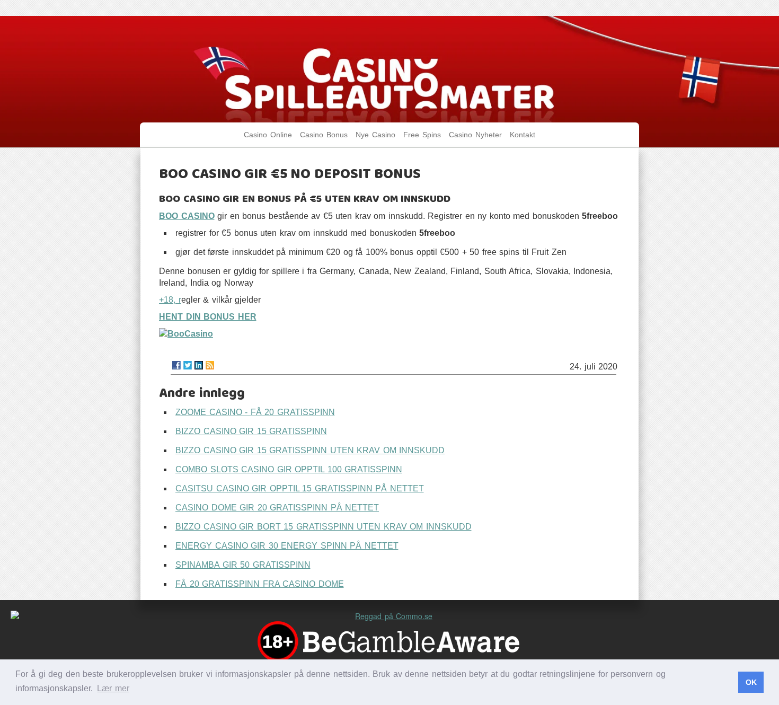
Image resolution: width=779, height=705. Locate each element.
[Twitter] (187, 365)
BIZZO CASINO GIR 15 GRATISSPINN (251, 431)
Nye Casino (375, 135)
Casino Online (268, 135)
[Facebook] (176, 365)
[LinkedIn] (198, 365)
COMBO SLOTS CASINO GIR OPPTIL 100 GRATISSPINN (288, 469)
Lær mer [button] (113, 688)
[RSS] (210, 365)
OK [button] (751, 682)
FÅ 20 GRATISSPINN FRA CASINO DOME (259, 583)
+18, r (170, 299)
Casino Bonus (324, 135)
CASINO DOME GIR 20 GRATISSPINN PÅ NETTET (277, 507)
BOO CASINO (187, 216)
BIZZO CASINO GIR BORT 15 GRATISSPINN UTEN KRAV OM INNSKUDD (323, 526)
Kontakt (522, 135)
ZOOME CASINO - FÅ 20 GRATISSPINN (255, 412)
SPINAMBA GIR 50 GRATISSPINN (243, 564)
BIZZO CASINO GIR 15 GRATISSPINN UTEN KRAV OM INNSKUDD (310, 450)
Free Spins (422, 135)
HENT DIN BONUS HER (207, 316)
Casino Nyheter (475, 135)
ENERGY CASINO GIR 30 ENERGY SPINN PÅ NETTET (287, 545)
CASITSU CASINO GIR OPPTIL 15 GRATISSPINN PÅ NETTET (299, 488)
